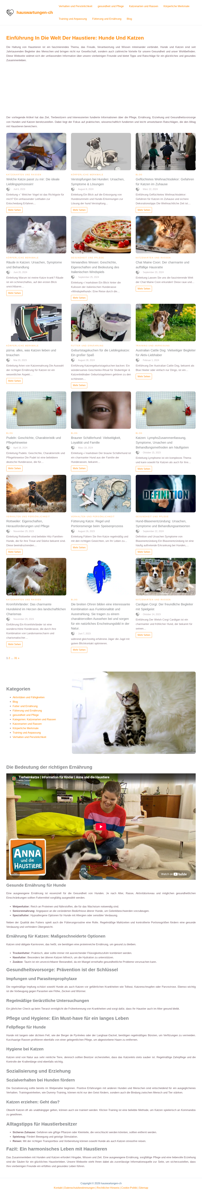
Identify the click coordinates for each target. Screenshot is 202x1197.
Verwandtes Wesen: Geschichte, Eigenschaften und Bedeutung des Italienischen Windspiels (95, 267)
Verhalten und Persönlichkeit (75, 6)
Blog (129, 18)
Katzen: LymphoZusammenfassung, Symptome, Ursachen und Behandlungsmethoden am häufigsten (162, 442)
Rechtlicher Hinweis (108, 1187)
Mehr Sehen (14, 210)
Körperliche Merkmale (176, 6)
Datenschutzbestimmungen (79, 1187)
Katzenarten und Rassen (143, 6)
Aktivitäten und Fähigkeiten (29, 697)
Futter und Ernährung (87, 346)
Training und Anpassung (73, 18)
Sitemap (143, 1187)
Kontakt (58, 1187)
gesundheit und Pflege (111, 6)
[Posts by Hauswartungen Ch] (8, 189)
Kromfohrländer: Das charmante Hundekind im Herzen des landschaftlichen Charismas (36, 609)
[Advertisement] (101, 89)
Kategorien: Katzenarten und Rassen (34, 719)
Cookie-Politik (129, 1187)
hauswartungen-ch (35, 12)
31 (15, 658)
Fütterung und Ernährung (106, 18)
